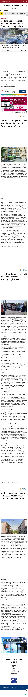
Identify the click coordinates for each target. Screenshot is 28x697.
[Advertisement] (11, 61)
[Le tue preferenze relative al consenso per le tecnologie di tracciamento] (25, 694)
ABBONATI (24, 1)
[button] (14, 645)
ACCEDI (25, 5)
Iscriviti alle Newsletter (5, 1)
